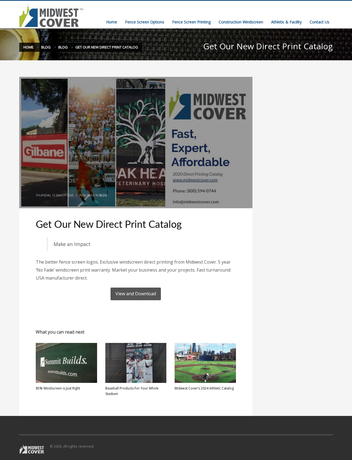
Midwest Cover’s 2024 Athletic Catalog (204, 388)
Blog (103, 195)
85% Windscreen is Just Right (58, 388)
